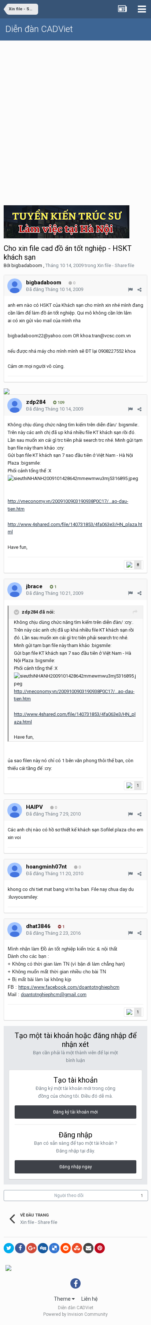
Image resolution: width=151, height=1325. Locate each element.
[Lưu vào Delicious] (54, 1248)
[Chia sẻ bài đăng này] (139, 289)
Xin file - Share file (115, 265)
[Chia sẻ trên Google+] (31, 1248)
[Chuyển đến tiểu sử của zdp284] (14, 405)
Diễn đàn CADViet (39, 29)
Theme (63, 1299)
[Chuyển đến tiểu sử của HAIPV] (14, 810)
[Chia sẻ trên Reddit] (65, 1248)
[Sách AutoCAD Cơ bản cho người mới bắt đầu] (8, 1268)
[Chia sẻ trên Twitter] (9, 1248)
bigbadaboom (26, 265)
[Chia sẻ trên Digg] (43, 1248)
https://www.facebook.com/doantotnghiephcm (68, 987)
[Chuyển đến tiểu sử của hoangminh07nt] (14, 870)
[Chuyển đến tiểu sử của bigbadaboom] (14, 285)
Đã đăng (54, 289)
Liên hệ (89, 1299)
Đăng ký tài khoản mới (75, 1112)
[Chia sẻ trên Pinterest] (100, 1248)
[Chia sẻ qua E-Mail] (88, 1248)
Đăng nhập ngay (75, 1166)
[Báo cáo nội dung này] (130, 289)
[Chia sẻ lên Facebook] (20, 1248)
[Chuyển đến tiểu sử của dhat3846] (14, 929)
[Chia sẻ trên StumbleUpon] (77, 1248)
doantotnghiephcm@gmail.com (53, 994)
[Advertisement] (75, 120)
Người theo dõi (69, 1195)
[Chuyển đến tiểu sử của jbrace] (14, 589)
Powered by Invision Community (75, 1314)
